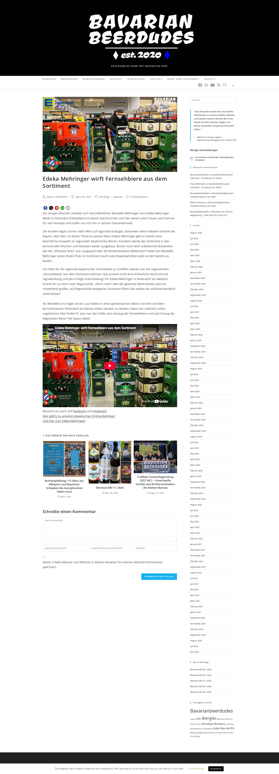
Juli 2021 (194, 578)
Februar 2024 (196, 402)
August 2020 (196, 640)
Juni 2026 (194, 244)
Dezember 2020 (197, 617)
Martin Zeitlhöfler (57, 196)
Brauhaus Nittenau (224, 719)
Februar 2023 (196, 470)
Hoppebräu (207, 729)
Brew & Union (196, 724)
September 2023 (198, 430)
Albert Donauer (197, 202)
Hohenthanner (196, 729)
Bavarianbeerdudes (199, 174)
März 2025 (195, 329)
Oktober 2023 (196, 425)
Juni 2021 (194, 583)
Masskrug (194, 733)
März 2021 (195, 600)
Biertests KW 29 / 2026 (200, 692)
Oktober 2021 (196, 561)
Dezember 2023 (197, 413)
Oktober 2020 (196, 629)
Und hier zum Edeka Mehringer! (64, 421)
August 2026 (196, 232)
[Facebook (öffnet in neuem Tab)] (200, 85)
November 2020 (198, 623)
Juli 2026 (194, 238)
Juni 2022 (194, 515)
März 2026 (195, 261)
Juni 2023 (194, 448)
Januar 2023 (195, 476)
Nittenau (210, 733)
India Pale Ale (221, 728)
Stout (231, 733)
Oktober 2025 (196, 289)
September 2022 (198, 498)
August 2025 (196, 300)
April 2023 (195, 459)
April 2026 (195, 255)
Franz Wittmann (198, 183)
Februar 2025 (196, 334)
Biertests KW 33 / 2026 (200, 669)
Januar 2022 (195, 544)
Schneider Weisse (221, 733)
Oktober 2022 (196, 493)
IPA (232, 728)
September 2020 (198, 634)
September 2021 (198, 566)
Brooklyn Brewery (213, 724)
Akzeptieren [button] (216, 768)
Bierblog (104, 196)
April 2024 (195, 391)
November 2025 (198, 283)
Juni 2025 (194, 312)
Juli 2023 (194, 442)
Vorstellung (195, 736)
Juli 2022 (194, 510)
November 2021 (198, 555)
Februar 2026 (196, 266)
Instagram (99, 411)
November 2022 (198, 487)
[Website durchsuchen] (233, 85)
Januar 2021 (195, 612)
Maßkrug (202, 733)
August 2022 (196, 504)
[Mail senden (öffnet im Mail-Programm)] (225, 85)
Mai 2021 (194, 589)
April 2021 (195, 595)
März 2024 (195, 397)
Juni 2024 (194, 380)
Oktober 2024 (196, 357)
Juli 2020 (194, 646)
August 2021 (196, 572)
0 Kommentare (139, 196)
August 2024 (196, 368)
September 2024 (198, 363)
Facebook (80, 411)
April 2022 (195, 527)
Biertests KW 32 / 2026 (200, 675)
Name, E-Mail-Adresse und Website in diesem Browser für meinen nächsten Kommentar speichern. (103, 564)
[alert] (213, 158)
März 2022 (195, 532)
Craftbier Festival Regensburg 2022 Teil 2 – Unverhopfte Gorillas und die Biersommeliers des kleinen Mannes (155, 482)
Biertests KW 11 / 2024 (110, 487)
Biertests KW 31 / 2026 (200, 680)
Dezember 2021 (197, 549)
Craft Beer (230, 724)
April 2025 (195, 323)
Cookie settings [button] (196, 768)
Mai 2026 (194, 249)
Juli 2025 (194, 306)
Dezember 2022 (197, 481)
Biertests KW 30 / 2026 (200, 686)
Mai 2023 (194, 453)
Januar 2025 (195, 340)
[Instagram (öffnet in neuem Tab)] (206, 85)
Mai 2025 (194, 317)
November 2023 (198, 419)
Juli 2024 (194, 374)
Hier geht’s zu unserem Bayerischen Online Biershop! (79, 416)
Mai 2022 (194, 521)
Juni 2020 (194, 651)
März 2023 (195, 464)
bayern (193, 719)
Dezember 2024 (197, 346)
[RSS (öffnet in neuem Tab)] (219, 85)
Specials (118, 196)
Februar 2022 (196, 538)
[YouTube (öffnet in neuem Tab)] (212, 85)
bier (199, 718)
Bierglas (209, 718)
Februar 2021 (196, 606)
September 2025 (198, 295)
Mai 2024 (194, 385)
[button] (45, 208)
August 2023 (196, 436)
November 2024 (198, 351)
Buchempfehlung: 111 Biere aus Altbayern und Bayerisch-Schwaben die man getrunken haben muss (64, 486)
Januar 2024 (195, 408)
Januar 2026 (195, 272)
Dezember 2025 (197, 278)
